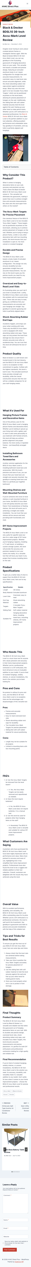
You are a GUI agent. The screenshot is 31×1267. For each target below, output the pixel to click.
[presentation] (15, 1137)
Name (6, 1220)
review (11, 1094)
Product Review (8, 24)
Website (6, 1236)
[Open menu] (27, 3)
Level (5, 1094)
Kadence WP (19, 1262)
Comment (7, 1195)
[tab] (13, 1171)
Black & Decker (17, 1091)
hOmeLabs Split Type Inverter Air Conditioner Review (8, 1108)
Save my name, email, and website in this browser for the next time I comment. (16, 1243)
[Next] (26, 1149)
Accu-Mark (7, 1091)
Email (6, 1228)
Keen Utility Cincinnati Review (25, 1107)
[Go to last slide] (4, 1149)
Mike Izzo (7, 44)
